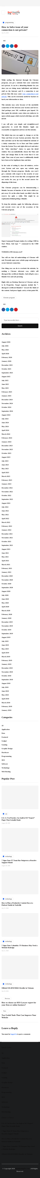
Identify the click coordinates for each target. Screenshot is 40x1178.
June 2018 (5, 691)
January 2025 (6, 396)
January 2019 (6, 664)
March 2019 (6, 656)
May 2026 (5, 350)
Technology (6, 768)
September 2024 (7, 411)
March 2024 (6, 434)
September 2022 (7, 499)
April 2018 (5, 699)
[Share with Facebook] (3, 46)
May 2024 (5, 426)
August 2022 (6, 503)
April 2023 (5, 472)
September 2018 (7, 679)
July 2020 (5, 595)
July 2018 (5, 687)
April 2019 (5, 653)
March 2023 (6, 476)
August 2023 (6, 457)
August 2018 (6, 683)
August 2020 (6, 591)
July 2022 (5, 507)
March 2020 (6, 610)
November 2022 (7, 492)
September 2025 (7, 373)
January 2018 (6, 710)
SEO (3, 760)
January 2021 (6, 572)
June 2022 (5, 511)
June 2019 (5, 645)
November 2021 (7, 538)
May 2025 (5, 388)
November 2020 (7, 580)
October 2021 (6, 541)
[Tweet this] (7, 46)
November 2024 (7, 403)
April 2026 (5, 353)
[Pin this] (16, 46)
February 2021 (7, 568)
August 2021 (6, 549)
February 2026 (7, 357)
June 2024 (5, 422)
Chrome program (9, 297)
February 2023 (7, 480)
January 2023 (6, 484)
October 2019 (6, 630)
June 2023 (5, 465)
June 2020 (5, 599)
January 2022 (6, 530)
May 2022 (5, 514)
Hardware (5, 752)
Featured (5, 737)
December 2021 (7, 534)
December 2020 (7, 576)
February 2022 (7, 526)
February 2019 (7, 660)
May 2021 (5, 557)
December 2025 (7, 365)
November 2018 (7, 672)
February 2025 (7, 392)
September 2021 (7, 545)
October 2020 (6, 584)
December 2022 (7, 488)
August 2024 (6, 415)
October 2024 (6, 407)
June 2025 (5, 384)
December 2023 (7, 445)
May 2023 (5, 468)
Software (5, 764)
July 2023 (5, 461)
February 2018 (7, 706)
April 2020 (5, 607)
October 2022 (6, 495)
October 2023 (6, 453)
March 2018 (6, 702)
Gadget (4, 741)
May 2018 (5, 695)
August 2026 (6, 342)
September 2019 (7, 633)
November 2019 (7, 626)
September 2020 (7, 587)
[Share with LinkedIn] (12, 46)
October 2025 (6, 369)
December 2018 (7, 668)
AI (2, 725)
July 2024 (5, 419)
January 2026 (6, 361)
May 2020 (5, 603)
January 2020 (6, 618)
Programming (7, 756)
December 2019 (7, 622)
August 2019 (6, 637)
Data (3, 733)
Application (6, 729)
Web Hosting (6, 771)
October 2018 (6, 676)
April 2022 (5, 518)
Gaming (4, 745)
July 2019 (5, 641)
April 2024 (5, 430)
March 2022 (6, 522)
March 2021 (6, 564)
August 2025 (6, 376)
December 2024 (7, 399)
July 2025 (5, 380)
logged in (14, 1034)
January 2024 (6, 442)
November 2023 (7, 449)
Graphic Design (7, 748)
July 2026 (5, 346)
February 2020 (7, 614)
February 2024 (7, 438)
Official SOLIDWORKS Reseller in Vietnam (18, 988)
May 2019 (5, 649)
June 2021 (5, 553)
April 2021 (5, 560)
